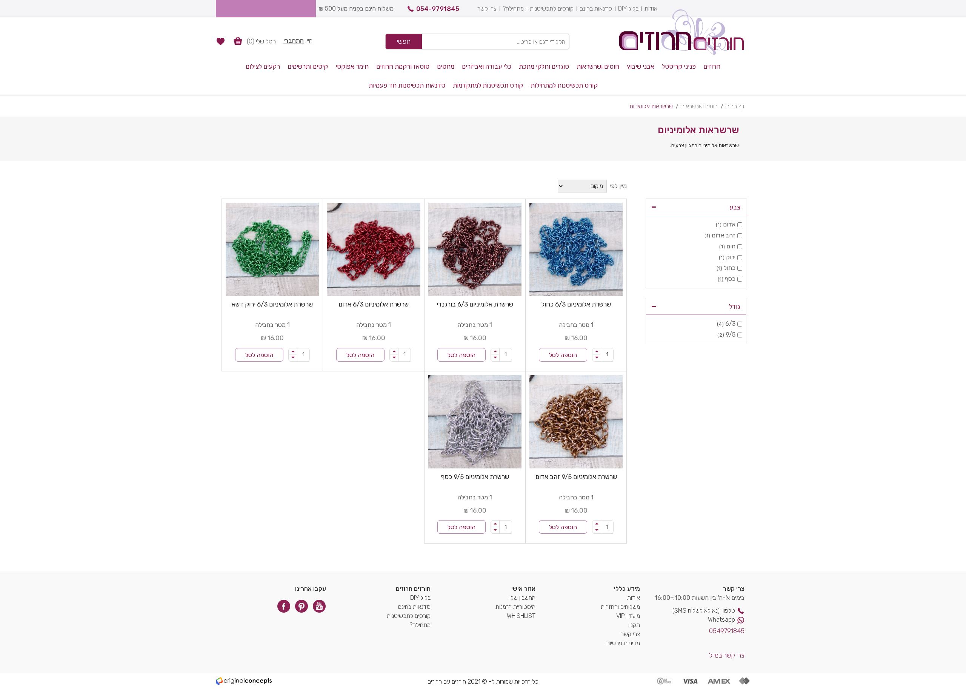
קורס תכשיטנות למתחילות (564, 85)
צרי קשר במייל (726, 655)
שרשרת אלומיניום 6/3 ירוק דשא (272, 304)
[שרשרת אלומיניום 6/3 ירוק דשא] (272, 249)
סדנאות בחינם (596, 8)
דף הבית (735, 106)
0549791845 (726, 631)
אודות (651, 8)
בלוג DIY (628, 8)
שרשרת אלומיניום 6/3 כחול (576, 304)
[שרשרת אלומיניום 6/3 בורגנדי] (475, 249)
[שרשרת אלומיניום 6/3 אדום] (373, 249)
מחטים (445, 66)
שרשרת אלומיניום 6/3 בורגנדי (475, 304)
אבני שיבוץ (640, 66)
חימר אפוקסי (352, 66)
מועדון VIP (628, 615)
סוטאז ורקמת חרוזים (402, 66)
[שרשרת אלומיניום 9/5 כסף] (475, 421)
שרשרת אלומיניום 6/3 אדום (373, 304)
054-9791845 (437, 8)
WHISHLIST (521, 615)
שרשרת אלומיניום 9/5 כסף (475, 477)
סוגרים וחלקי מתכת (544, 66)
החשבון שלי (522, 597)
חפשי (404, 41)
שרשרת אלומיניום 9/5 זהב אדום (576, 477)
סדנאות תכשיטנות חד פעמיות (407, 85)
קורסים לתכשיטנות (552, 8)
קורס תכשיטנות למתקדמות (488, 85)
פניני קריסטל (679, 66)
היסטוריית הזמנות (515, 606)
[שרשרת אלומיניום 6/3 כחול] (576, 249)
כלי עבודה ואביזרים (486, 66)
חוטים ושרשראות (598, 66)
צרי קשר (487, 8)
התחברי (293, 40)
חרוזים (711, 66)
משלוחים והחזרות (620, 606)
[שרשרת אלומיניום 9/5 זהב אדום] (576, 421)
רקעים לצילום (263, 66)
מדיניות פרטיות (623, 643)
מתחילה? (513, 8)
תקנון (634, 624)
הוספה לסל (563, 355)
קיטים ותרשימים (308, 66)
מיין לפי (618, 185)
